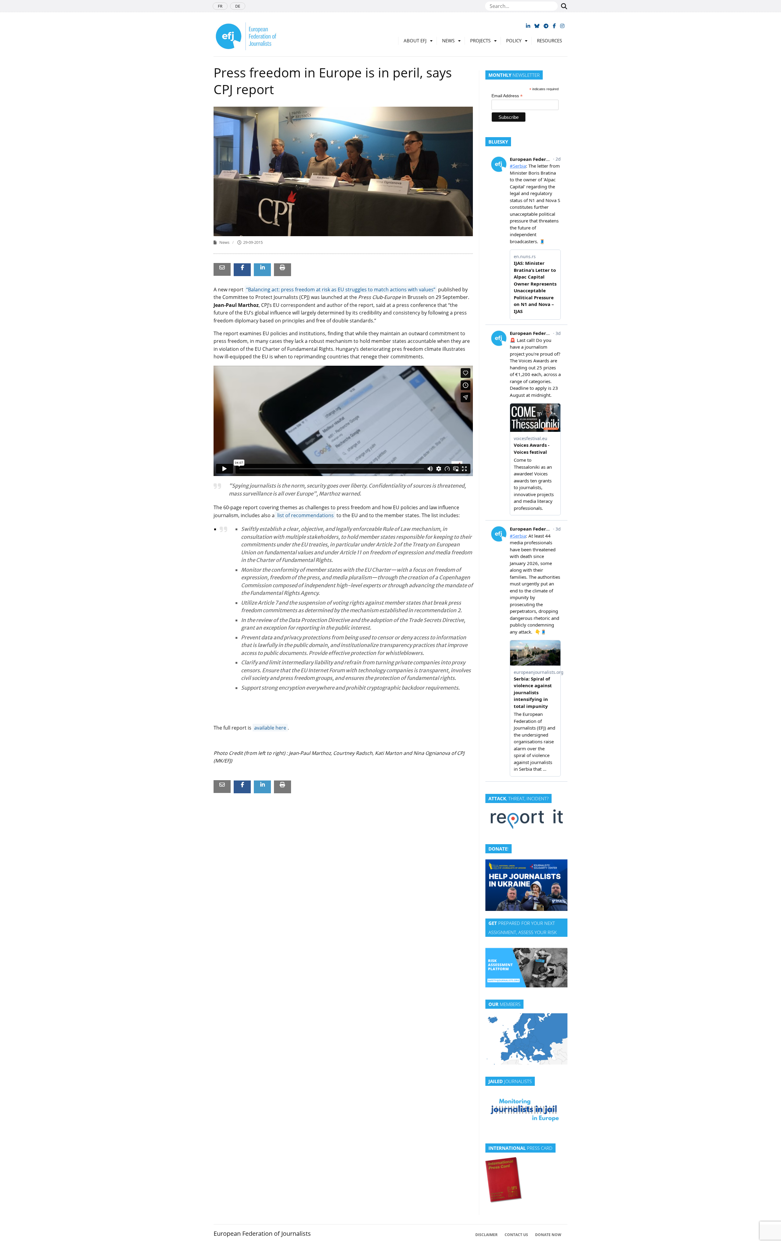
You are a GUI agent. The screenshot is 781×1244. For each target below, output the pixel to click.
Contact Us (516, 1234)
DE (237, 6)
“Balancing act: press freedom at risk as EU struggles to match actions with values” (340, 289)
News (448, 40)
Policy (513, 40)
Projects (480, 40)
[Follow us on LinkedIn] (528, 26)
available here (270, 727)
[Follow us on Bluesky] (536, 26)
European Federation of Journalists (262, 1233)
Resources (549, 40)
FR (220, 6)
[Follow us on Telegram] (546, 26)
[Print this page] (282, 267)
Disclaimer (486, 1234)
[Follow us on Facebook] (554, 26)
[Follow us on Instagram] (562, 26)
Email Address (507, 96)
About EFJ (415, 40)
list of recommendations (305, 515)
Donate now (548, 1234)
